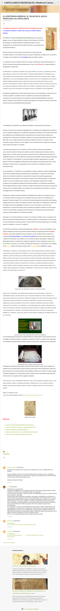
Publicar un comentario (9, 542)
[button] (4, 24)
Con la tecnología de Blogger (30, 609)
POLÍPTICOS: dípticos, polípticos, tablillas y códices (24, 566)
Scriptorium (6, 454)
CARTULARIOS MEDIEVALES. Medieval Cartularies (31, 2)
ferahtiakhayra (11, 523)
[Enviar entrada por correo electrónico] (4, 452)
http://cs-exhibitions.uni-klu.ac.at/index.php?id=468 (21, 427)
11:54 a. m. (10, 516)
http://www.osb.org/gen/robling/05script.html (19, 434)
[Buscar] (58, 2)
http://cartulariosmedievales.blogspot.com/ (33, 395)
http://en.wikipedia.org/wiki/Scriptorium (17, 429)
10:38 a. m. (10, 527)
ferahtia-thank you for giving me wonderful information (21, 524)
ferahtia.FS (10, 520)
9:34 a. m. (9, 482)
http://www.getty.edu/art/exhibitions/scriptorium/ (20, 425)
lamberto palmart (11, 467)
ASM (8, 486)
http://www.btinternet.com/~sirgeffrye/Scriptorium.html (22, 432)
